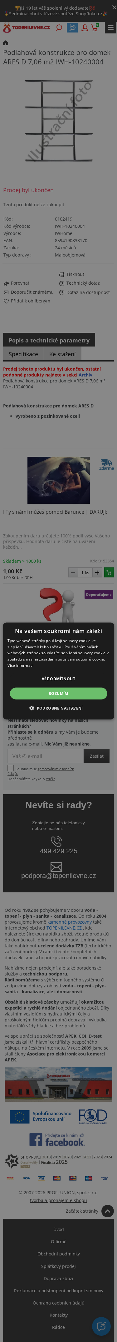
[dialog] (58, 671)
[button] (58, 708)
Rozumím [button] (58, 693)
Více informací (20, 665)
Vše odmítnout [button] (58, 678)
